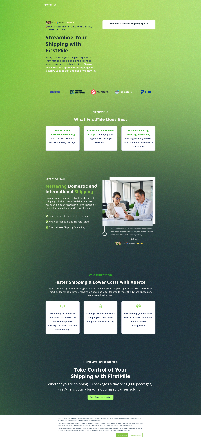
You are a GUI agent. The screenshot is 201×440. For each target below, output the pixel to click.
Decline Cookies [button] (136, 435)
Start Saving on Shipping (100, 397)
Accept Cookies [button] (122, 435)
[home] (50, 4)
